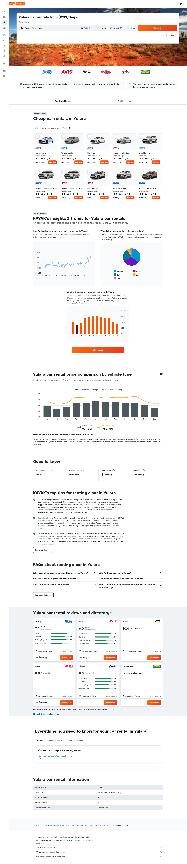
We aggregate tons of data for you (51, 852)
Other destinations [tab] (75, 740)
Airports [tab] (40, 740)
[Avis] (113, 621)
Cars (45, 825)
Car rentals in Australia (79, 825)
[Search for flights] (4, 11)
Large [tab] (95, 389)
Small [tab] (76, 389)
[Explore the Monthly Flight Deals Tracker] (4, 45)
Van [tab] (111, 389)
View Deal (52, 162)
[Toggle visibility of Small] (136, 271)
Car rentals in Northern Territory (101, 825)
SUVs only (173, 35)
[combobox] (26, 22)
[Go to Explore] (4, 51)
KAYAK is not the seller (45, 847)
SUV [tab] (104, 389)
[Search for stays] (4, 17)
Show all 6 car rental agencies (46, 714)
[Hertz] (157, 621)
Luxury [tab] (119, 389)
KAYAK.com (37, 825)
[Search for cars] (4, 22)
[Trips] (4, 63)
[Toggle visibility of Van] (117, 278)
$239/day (67, 17)
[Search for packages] (4, 27)
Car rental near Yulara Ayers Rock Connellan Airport (56, 757)
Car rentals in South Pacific (59, 825)
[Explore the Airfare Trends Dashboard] (4, 40)
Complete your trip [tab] (56, 740)
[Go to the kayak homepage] (17, 3)
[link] (98, 350)
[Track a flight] (4, 56)
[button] (4, 4)
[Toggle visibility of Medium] (118, 271)
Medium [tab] (85, 389)
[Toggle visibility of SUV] (117, 274)
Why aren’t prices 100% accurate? (51, 856)
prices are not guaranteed (83, 840)
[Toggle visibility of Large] (136, 274)
